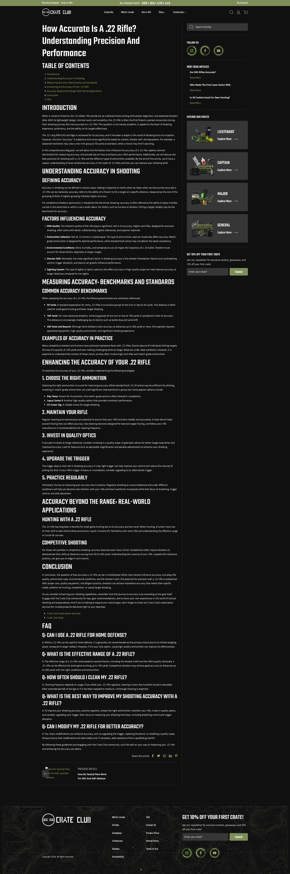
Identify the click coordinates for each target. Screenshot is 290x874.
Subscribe (108, 12)
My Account (242, 3)
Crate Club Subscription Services (63, 613)
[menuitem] (108, 12)
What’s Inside (127, 12)
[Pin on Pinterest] (176, 756)
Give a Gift (146, 12)
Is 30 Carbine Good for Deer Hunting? (210, 97)
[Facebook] (205, 50)
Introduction (53, 74)
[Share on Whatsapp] (164, 756)
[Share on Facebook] (152, 756)
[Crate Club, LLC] (68, 12)
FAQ (49, 99)
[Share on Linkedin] (170, 756)
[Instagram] (191, 50)
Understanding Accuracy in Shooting (65, 78)
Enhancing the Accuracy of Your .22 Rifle (68, 87)
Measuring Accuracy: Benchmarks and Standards (72, 82)
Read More (195, 77)
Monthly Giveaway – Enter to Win (57, 3)
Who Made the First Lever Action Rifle (210, 85)
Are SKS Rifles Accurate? (203, 72)
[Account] (238, 12)
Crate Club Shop (55, 617)
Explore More (225, 139)
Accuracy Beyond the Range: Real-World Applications (74, 91)
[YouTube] (218, 50)
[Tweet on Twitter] (158, 756)
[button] (162, 12)
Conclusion (52, 95)
